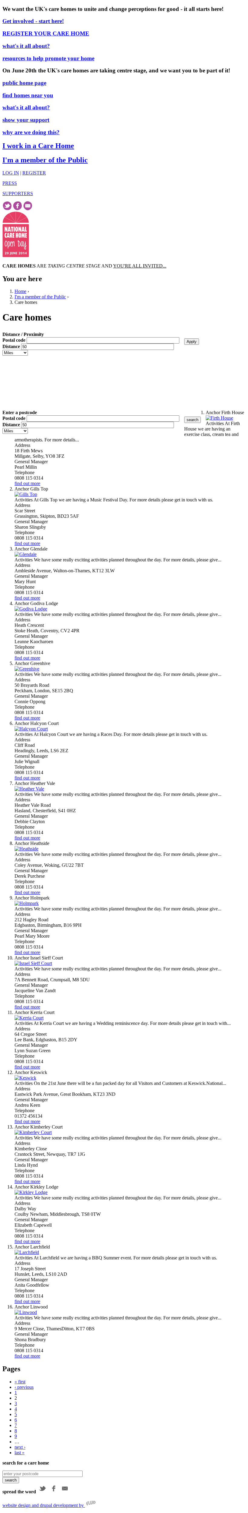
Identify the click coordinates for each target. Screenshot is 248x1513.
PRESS (9, 183)
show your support (25, 120)
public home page (24, 83)
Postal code (14, 340)
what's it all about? (26, 46)
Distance (11, 346)
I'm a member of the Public (45, 160)
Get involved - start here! (33, 21)
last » (19, 1452)
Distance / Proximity (23, 334)
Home (20, 291)
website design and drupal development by (43, 1505)
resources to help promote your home (48, 58)
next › (20, 1447)
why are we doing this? (31, 132)
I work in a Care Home (38, 146)
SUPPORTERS (17, 193)
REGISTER (34, 172)
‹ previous (24, 1387)
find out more (27, 483)
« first (20, 1381)
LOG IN (10, 172)
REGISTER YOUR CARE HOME (45, 33)
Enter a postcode (19, 412)
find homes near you (27, 95)
